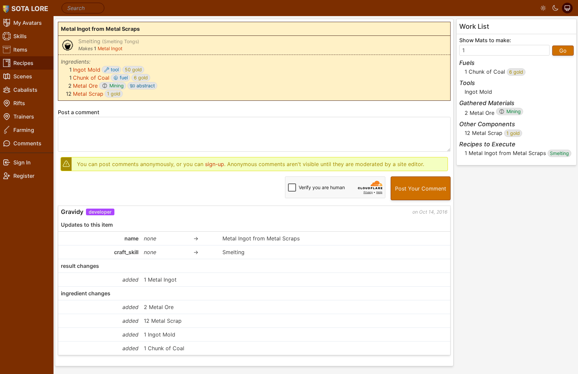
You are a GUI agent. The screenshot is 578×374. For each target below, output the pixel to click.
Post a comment (78, 112)
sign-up (214, 164)
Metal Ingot (110, 48)
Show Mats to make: (485, 40)
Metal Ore (85, 85)
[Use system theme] (567, 8)
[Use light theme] (543, 8)
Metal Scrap (88, 93)
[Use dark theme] (555, 8)
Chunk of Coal (91, 77)
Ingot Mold (86, 69)
